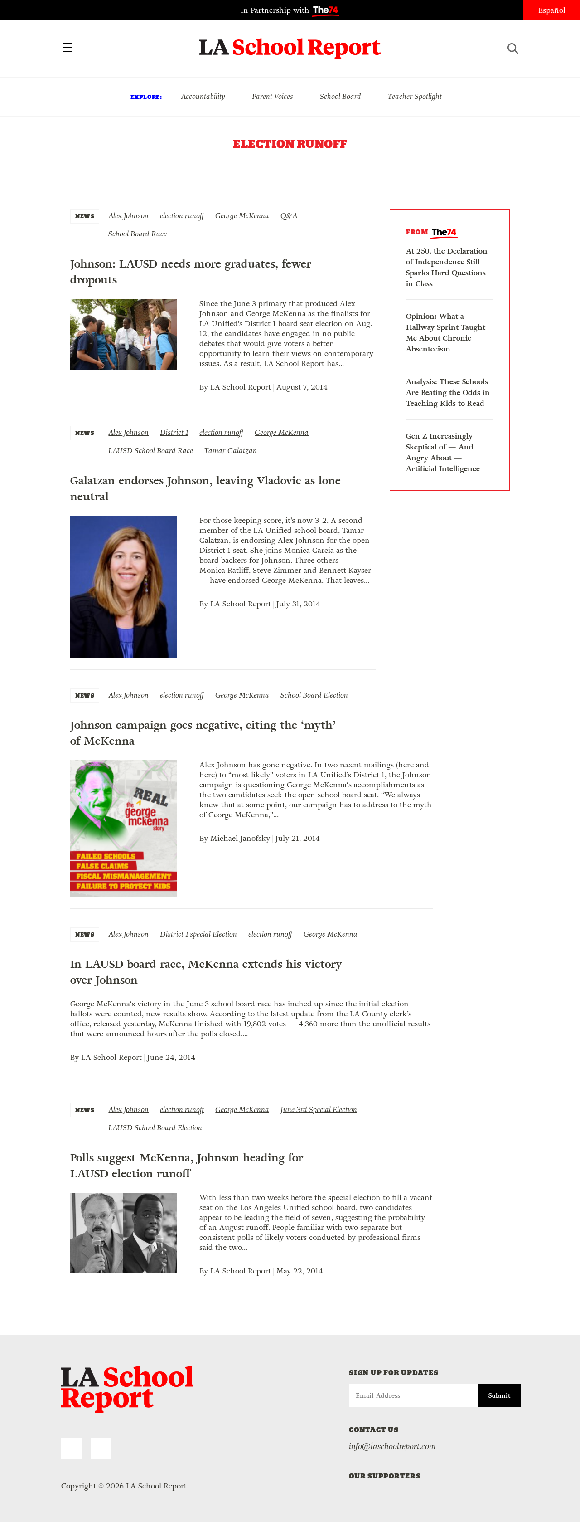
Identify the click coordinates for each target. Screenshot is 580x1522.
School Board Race (137, 234)
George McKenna (242, 215)
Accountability (203, 96)
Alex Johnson (128, 215)
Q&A (288, 215)
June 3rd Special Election (318, 1109)
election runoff (182, 215)
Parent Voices (272, 96)
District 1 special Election (198, 934)
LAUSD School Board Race (150, 450)
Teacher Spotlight (415, 96)
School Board (340, 96)
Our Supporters (385, 1476)
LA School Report (290, 43)
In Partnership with (276, 10)
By (204, 387)
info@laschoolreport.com (392, 1446)
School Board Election (314, 695)
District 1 (174, 432)
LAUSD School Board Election (155, 1127)
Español (552, 10)
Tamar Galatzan (230, 450)
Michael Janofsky (240, 838)
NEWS (84, 216)
